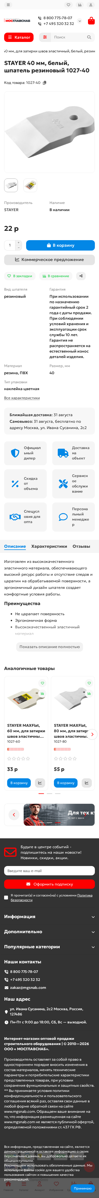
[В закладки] (42, 683)
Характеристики (49, 546)
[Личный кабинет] (91, 5)
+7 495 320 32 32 (58, 23)
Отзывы (81, 546)
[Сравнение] (80, 5)
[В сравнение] (42, 693)
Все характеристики (22, 398)
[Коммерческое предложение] (40, 783)
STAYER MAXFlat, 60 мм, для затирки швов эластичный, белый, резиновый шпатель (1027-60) (26, 731)
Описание (15, 546)
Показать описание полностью (50, 646)
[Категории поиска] (45, 37)
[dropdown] (8, 5)
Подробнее (39, 1179)
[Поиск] (89, 37)
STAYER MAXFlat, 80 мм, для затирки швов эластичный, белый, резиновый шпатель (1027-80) (73, 731)
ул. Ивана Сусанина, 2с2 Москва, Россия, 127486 (46, 1012)
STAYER (11, 209)
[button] (6, 734)
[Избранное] (68, 5)
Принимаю (83, 1188)
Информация (19, 916)
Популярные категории (32, 947)
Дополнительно (23, 932)
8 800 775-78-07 (57, 18)
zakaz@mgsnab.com (28, 987)
